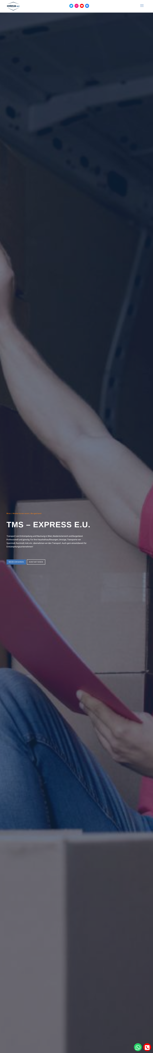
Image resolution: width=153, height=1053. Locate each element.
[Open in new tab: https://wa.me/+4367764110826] (138, 1047)
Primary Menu (142, 6)
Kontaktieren (36, 562)
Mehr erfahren (16, 562)
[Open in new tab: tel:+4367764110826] (147, 1047)
